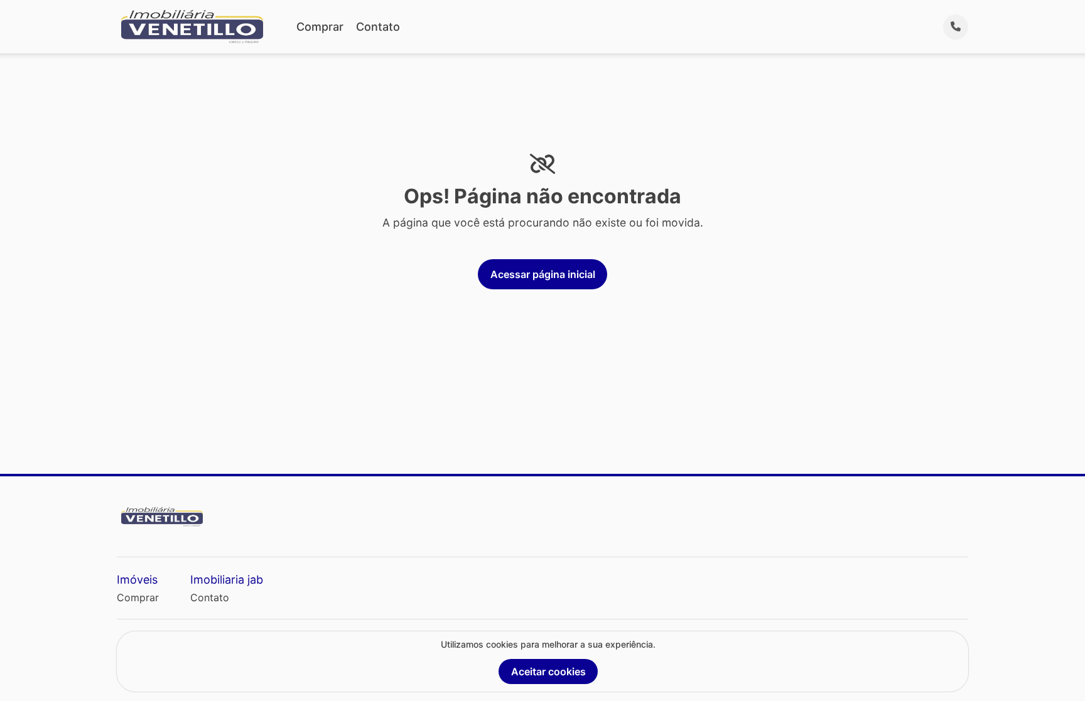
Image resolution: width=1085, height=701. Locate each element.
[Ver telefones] (955, 27)
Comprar (319, 26)
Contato (378, 26)
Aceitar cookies (548, 671)
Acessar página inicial (542, 274)
